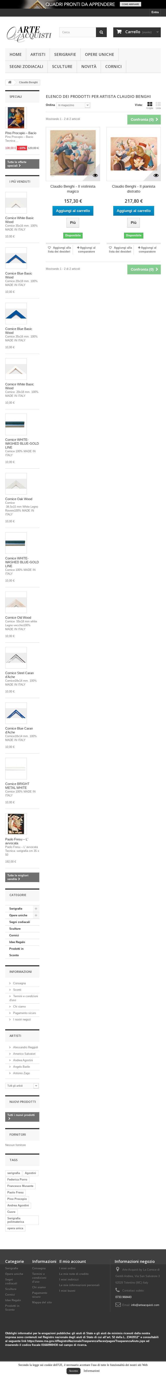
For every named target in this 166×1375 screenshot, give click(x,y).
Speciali (16, 96)
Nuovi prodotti (23, 1102)
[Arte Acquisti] (29, 34)
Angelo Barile (21, 1066)
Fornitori (18, 1134)
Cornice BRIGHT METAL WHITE (17, 786)
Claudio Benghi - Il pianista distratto (133, 188)
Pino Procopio (17, 1199)
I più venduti (20, 181)
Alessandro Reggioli (25, 1047)
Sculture (62, 66)
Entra (155, 12)
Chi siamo (19, 1006)
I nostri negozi (21, 1019)
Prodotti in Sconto (16, 952)
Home (16, 54)
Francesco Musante (20, 1186)
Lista (158, 108)
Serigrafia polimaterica (15, 1220)
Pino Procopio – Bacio (20, 133)
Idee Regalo (17, 942)
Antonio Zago (21, 1073)
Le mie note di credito (74, 1274)
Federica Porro (17, 1179)
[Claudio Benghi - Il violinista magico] (73, 154)
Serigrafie (65, 54)
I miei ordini (67, 1268)
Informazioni (92, 1370)
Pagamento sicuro (24, 1013)
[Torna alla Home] (10, 82)
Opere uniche (99, 54)
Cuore (11, 1211)
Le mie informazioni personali (79, 1285)
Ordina (50, 105)
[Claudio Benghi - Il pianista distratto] (134, 154)
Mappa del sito (42, 1302)
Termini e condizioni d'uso (39, 1277)
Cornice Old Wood (18, 617)
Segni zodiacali (26, 66)
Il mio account (72, 1261)
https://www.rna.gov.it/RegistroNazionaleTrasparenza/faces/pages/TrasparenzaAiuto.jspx (86, 1341)
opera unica (15, 1228)
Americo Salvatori (23, 1053)
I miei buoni (67, 1290)
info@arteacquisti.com (145, 1305)
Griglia (149, 108)
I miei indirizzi (69, 1279)
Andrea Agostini (22, 1060)
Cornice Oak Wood (18, 499)
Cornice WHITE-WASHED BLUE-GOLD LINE (22, 443)
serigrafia (13, 1173)
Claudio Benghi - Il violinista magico (72, 188)
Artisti (37, 54)
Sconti (16, 989)
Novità (88, 66)
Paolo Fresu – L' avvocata (16, 841)
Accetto (73, 1370)
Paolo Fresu (15, 1192)
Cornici (113, 66)
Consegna (19, 983)
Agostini (30, 1173)
